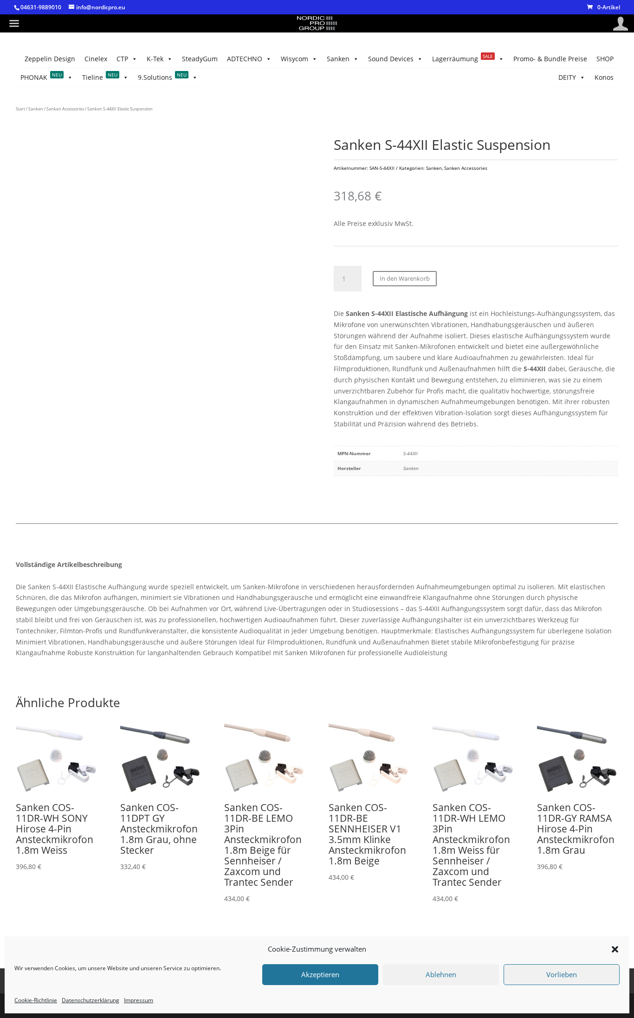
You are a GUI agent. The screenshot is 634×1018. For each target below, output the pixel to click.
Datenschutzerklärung (90, 1000)
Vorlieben (561, 974)
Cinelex (95, 58)
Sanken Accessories (65, 109)
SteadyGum (200, 58)
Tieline (99, 76)
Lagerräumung (462, 58)
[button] (615, 949)
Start (20, 109)
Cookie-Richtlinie (35, 1000)
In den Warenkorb (405, 278)
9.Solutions (162, 76)
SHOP (605, 58)
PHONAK (41, 76)
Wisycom (294, 58)
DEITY (567, 77)
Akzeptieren (320, 974)
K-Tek (155, 58)
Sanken (338, 58)
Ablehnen (441, 974)
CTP (122, 58)
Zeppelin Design (50, 58)
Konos (604, 77)
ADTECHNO (244, 58)
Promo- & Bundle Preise (550, 58)
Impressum (138, 1000)
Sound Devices (391, 58)
